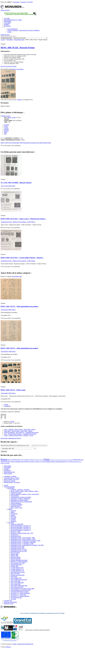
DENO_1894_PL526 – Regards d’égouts (18, 47)
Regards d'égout (46, 142)
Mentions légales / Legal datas (12, 482)
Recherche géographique (10, 602)
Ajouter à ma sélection (17, 69)
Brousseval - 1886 (15, 531)
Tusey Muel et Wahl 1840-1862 (19, 585)
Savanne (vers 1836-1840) (17, 575)
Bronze (4, 459)
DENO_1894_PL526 (6, 142)
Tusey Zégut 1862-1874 (17, 587)
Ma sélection (7, 26)
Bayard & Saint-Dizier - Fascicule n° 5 (21, 530)
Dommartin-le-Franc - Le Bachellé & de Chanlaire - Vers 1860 (27, 545)
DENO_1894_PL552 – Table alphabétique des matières (19, 348)
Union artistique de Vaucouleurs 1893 (20, 590)
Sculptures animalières (16, 504)
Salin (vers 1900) (15, 573)
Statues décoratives (61, 461)
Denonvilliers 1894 (19, 39)
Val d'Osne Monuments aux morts (19, 591)
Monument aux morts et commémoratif (65, 459)
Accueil (3, 39)
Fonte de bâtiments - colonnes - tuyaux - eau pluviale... (25, 494)
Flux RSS (30, 2)
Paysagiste (13, 518)
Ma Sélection (7, 470)
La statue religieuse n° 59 (17, 570)
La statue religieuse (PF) (17, 567)
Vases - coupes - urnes (16, 507)
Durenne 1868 (14, 554)
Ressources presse (8, 603)
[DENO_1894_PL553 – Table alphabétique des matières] (11, 299)
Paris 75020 (24, 461)
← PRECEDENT (8, 138)
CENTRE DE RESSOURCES (25, 644)
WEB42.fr (8, 647)
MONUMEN (7, 21)
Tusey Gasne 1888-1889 (17, 582)
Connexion (23, 2)
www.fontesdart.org (12, 29)
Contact (9, 32)
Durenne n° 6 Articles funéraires (19, 561)
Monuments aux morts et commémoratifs (21, 501)
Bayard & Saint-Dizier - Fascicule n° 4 (21, 528)
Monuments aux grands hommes (19, 500)
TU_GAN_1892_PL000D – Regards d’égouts (16, 182)
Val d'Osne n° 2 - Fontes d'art (18, 594)
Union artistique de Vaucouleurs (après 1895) (22, 588)
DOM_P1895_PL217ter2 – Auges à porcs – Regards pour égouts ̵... (23, 219)
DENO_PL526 (11, 117)
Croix (22, 459)
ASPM (14, 644)
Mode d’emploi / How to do (11, 479)
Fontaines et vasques (38, 459)
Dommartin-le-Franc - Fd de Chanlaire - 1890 (23, 537)
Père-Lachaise (31, 461)
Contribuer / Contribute (10, 476)
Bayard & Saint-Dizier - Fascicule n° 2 (21, 525)
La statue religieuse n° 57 (17, 569)
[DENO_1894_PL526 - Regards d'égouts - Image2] (12, 98)
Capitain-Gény (14, 534)
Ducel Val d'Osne (15, 552)
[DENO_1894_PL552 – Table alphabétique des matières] (11, 340)
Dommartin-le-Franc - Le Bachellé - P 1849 (22, 543)
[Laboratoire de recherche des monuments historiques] (21, 630)
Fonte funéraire (15, 495)
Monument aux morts (54, 459)
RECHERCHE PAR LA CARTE (13, 20)
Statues (53, 461)
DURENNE (26, 459)
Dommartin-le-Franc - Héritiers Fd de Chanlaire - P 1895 (16, 222)
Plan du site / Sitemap (9, 481)
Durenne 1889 (14, 555)
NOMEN (6, 24)
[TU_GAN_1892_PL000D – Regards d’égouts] (11, 175)
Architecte (13, 510)
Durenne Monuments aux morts (19, 560)
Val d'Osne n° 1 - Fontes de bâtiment (20, 593)
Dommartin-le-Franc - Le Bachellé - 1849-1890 (23, 542)
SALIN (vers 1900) (40, 461)
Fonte (46, 459)
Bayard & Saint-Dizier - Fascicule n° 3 (21, 527)
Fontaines (31, 459)
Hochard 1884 (14, 566)
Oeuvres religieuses (15, 461)
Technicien (13, 521)
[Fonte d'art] (2, 630)
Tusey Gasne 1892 (6, 186)
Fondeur (13, 515)
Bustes (9, 459)
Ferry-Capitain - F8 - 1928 (17, 563)
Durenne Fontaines (16, 558)
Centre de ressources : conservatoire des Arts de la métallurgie (23, 30)
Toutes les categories (9, 486)
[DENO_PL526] (5, 116)
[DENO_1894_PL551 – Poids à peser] (11, 382)
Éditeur (12, 512)
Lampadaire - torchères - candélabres (20, 498)
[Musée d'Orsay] (8, 630)
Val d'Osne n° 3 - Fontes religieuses (20, 596)
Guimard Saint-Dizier (16, 564)
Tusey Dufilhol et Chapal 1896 (19, 579)
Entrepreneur (14, 513)
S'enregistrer (16, 2)
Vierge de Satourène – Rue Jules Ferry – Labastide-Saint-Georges (21, 432)
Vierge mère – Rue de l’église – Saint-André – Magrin (18, 431)
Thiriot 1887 (14, 576)
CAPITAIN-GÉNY (16, 459)
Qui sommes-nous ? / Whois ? (12, 478)
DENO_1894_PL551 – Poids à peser (13, 390)
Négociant (13, 516)
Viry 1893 (13, 599)
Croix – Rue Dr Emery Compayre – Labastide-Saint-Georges (20, 434)
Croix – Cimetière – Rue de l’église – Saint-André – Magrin (19, 429)
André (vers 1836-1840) (17, 524)
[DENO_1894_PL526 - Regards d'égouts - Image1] (4, 98)
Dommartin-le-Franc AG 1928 (19, 549)
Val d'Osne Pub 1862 (16, 597)
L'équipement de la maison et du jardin (21, 497)
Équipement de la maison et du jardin (32, 142)
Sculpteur (48, 461)
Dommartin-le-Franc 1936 (17, 548)
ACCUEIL (7, 18)
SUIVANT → (17, 138)
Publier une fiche (5, 10)
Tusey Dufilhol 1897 (16, 578)
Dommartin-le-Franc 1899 (17, 546)
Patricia (19, 99)
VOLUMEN (7, 23)
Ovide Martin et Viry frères (18, 572)
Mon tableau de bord (9, 472)
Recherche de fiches (6, 38)
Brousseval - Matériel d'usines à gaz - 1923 (22, 533)
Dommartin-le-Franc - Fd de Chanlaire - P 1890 (23, 539)
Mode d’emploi (8, 473)
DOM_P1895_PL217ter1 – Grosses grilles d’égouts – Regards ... (22, 258)
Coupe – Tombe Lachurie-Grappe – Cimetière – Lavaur (18, 435)
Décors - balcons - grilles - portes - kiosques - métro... (25, 491)
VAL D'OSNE (69, 461)
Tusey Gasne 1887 (15, 581)
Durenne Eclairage (15, 557)
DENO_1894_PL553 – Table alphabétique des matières (19, 306)
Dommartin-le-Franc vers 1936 (19, 551)
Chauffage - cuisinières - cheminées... (20, 489)
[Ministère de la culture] (15, 630)
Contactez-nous (8, 600)
